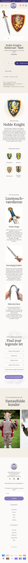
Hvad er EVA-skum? (14, 365)
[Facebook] (10, 479)
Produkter (14, 509)
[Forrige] (5, 38)
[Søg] (6, 5)
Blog (14, 515)
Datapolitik (14, 537)
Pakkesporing (14, 360)
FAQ (14, 517)
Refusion (14, 535)
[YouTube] (18, 479)
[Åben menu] (2, 5)
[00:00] (14, 22)
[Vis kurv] (26, 5)
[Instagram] (14, 479)
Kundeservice (23, 1)
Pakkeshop (14, 355)
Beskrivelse (8, 71)
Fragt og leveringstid (14, 351)
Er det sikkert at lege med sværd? (14, 369)
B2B (14, 540)
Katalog (14, 520)
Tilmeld (14, 498)
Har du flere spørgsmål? (14, 377)
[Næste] (22, 38)
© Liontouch (14, 547)
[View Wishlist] (23, 5)
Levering (14, 532)
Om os (14, 512)
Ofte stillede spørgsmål (6, 1)
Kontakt (14, 530)
